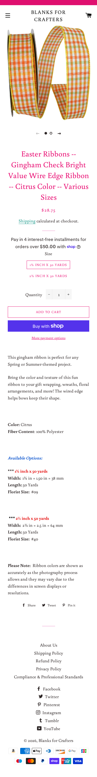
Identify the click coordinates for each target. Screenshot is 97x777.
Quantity (33, 294)
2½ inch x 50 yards (48, 276)
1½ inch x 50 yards (48, 265)
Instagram (51, 712)
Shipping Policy (48, 653)
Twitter (51, 696)
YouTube (51, 728)
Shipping (27, 221)
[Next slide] (59, 133)
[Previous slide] (37, 133)
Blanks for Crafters (48, 15)
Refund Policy (49, 661)
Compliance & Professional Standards (48, 677)
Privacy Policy (48, 669)
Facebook (51, 689)
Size (48, 253)
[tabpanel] (48, 72)
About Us (48, 645)
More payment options (48, 338)
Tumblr (51, 720)
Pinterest (51, 704)
